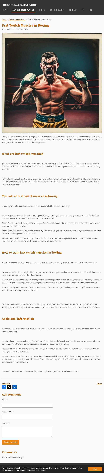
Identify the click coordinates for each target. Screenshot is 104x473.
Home (4, 20)
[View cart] (91, 10)
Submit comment (10, 442)
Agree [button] (95, 469)
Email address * (8, 411)
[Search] (83, 10)
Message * (6, 423)
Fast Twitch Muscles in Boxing (39, 20)
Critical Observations (17, 20)
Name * (5, 399)
